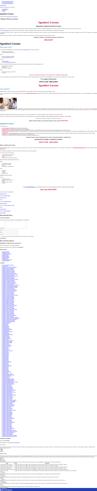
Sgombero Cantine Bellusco (7, 387)
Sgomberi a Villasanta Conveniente (8, 320)
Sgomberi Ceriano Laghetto (7, 341)
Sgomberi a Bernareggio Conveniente (9, 273)
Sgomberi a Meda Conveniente (7, 300)
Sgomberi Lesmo (5, 351)
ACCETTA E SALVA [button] (4, 487)
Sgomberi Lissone (27, 49)
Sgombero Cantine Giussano (7, 408)
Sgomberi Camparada (6, 336)
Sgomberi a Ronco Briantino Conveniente (9, 309)
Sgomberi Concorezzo (6, 344)
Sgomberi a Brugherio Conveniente (8, 278)
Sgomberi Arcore (5, 325)
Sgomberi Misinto (5, 357)
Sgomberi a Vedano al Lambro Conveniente (10, 317)
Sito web (1, 234)
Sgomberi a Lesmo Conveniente (8, 296)
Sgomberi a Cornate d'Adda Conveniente (9, 290)
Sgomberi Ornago (5, 362)
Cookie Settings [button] (3, 447)
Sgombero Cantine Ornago (7, 419)
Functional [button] (2, 471)
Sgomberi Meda (5, 355)
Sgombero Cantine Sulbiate (7, 426)
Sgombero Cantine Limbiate (7, 412)
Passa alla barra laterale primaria (8, 3)
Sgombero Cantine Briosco (7, 392)
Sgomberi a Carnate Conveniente (8, 284)
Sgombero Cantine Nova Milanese (8, 418)
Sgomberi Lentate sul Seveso (7, 350)
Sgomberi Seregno (3, 193)
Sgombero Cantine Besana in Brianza (9, 389)
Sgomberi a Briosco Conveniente (8, 277)
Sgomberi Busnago (5, 335)
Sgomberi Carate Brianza (6, 338)
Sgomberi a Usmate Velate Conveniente (9, 315)
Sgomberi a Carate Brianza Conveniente (9, 283)
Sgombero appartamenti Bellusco (8, 378)
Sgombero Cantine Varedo (7, 429)
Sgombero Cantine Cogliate (7, 403)
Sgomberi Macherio (7, 201)
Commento (2, 228)
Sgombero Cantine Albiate (7, 384)
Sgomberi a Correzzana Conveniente (8, 291)
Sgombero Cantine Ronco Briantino (8, 422)
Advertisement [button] (2, 481)
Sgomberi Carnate (5, 339)
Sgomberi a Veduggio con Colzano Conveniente (10, 318)
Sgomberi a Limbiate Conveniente (8, 297)
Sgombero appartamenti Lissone (8, 57)
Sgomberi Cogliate (5, 343)
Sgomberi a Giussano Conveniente (8, 293)
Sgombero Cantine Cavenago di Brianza (9, 400)
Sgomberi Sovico (3, 197)
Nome (1, 230)
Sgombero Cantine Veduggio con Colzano (9, 431)
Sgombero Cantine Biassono (7, 390)
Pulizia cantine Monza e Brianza (8, 265)
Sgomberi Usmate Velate (6, 371)
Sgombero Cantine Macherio (7, 413)
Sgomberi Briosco (5, 332)
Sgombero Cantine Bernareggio (7, 388)
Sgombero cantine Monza (6, 416)
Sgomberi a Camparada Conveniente (8, 281)
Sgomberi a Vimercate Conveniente (8, 321)
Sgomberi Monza (3, 5)
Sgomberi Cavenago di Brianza (7, 340)
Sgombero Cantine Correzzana (7, 406)
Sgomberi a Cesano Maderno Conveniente (9, 287)
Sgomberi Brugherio (5, 260)
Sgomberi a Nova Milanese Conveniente (9, 305)
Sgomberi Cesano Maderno (7, 259)
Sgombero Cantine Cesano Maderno (8, 402)
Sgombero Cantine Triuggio (7, 427)
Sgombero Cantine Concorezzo (7, 404)
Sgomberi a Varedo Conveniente (8, 316)
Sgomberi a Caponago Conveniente (8, 282)
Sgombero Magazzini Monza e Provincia (9, 436)
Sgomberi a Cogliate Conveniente (8, 288)
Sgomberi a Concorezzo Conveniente (8, 289)
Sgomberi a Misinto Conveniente (8, 302)
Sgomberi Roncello (5, 364)
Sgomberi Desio (3, 212)
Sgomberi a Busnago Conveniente (8, 280)
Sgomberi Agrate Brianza (6, 322)
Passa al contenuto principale (7, 2)
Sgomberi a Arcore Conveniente (8, 270)
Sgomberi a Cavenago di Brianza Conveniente (10, 285)
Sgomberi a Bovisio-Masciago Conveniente (10, 276)
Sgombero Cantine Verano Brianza (8, 432)
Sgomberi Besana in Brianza (7, 329)
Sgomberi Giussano (5, 257)
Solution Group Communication (14, 442)
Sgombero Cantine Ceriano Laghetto (8, 401)
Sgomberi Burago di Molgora (7, 334)
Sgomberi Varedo (5, 372)
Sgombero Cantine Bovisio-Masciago (9, 391)
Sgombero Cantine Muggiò (7, 417)
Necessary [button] (2, 458)
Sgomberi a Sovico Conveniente (8, 312)
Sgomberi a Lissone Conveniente (8, 298)
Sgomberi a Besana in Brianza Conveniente (10, 274)
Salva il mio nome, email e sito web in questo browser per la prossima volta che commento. (17, 236)
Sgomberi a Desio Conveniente (7, 292)
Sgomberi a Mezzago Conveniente (8, 301)
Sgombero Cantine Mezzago (7, 414)
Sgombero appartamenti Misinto (8, 380)
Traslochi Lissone (5, 61)
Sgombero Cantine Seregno (7, 423)
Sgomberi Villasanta (5, 376)
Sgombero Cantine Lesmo (7, 411)
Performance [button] (2, 474)
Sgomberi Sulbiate (5, 369)
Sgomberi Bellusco (5, 327)
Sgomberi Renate (5, 363)
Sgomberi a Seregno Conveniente (8, 310)
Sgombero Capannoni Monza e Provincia (9, 435)
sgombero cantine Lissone (10, 62)
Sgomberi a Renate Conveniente (8, 307)
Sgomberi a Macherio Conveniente (8, 299)
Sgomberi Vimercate (5, 251)
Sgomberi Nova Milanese (6, 253)
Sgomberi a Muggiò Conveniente (8, 304)
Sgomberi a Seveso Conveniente (8, 311)
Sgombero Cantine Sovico (7, 425)
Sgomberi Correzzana (6, 346)
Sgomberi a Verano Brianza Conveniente (9, 319)
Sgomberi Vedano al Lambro (9, 205)
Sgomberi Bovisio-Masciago (7, 331)
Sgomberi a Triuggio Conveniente (8, 314)
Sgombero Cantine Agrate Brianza (8, 383)
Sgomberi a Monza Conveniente (8, 303)
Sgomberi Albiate (7, 195)
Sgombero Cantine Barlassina (7, 386)
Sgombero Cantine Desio (6, 407)
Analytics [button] (1, 478)
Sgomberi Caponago (6, 337)
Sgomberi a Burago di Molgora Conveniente (10, 279)
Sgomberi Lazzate (5, 349)
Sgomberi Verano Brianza (6, 375)
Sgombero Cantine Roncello (7, 421)
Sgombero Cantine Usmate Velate (8, 428)
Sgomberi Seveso (5, 367)
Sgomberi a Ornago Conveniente (8, 306)
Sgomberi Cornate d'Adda (7, 345)
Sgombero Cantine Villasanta (7, 433)
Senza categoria (5, 266)
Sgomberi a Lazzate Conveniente (8, 294)
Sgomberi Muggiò (7, 210)
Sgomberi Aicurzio (5, 323)
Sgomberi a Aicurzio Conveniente (8, 268)
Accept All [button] (8, 447)
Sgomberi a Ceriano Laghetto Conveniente (9, 286)
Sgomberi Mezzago (5, 356)
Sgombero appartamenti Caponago (8, 379)
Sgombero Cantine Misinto (7, 415)
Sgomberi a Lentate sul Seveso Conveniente (10, 295)
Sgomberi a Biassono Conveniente (8, 275)
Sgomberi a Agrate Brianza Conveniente (9, 267)
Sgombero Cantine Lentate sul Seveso (9, 410)
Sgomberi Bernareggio (6, 328)
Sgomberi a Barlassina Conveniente (8, 271)
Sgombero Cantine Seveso (7, 424)
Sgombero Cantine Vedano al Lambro (9, 430)
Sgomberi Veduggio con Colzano (8, 374)
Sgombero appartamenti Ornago (8, 382)
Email (1, 232)
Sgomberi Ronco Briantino (7, 365)
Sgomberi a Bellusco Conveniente (8, 272)
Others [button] (1, 484)
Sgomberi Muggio (5, 254)
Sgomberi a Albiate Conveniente (8, 269)
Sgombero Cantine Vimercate (7, 434)
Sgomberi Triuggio (5, 370)
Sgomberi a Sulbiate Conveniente (8, 313)
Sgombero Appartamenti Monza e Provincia (10, 381)
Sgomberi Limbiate (5, 256)
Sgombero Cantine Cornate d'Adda (8, 405)
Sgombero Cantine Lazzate (7, 409)
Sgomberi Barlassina (6, 326)
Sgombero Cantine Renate (7, 420)
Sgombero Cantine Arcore (7, 385)
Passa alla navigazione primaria (7, 1)
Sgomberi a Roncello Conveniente (8, 308)
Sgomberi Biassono (3, 203)
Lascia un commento (13, 16)
